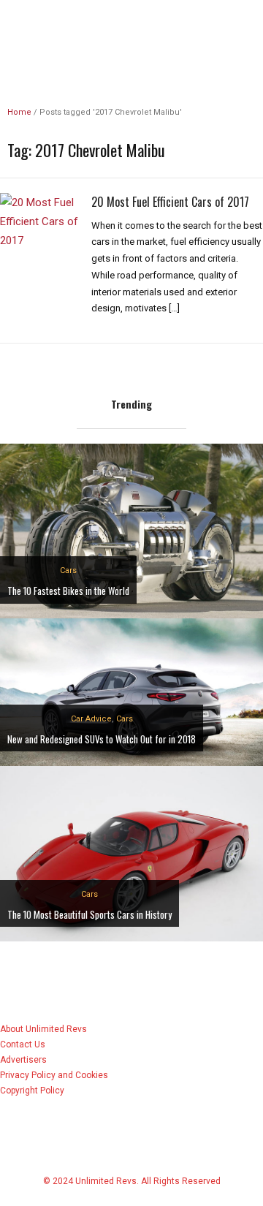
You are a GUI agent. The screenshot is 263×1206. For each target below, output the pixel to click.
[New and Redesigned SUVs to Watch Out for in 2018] (131, 691)
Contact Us (22, 1044)
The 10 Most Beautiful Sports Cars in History (89, 914)
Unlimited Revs (131, 25)
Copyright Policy (32, 1090)
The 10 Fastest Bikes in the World (68, 590)
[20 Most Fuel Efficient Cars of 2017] (40, 220)
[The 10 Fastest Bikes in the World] (131, 530)
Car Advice (91, 719)
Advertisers (23, 1060)
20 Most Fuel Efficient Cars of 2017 (170, 202)
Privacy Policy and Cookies (54, 1075)
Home (19, 112)
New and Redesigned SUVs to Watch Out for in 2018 (101, 739)
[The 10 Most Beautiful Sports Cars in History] (131, 853)
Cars (68, 570)
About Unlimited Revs (43, 1029)
